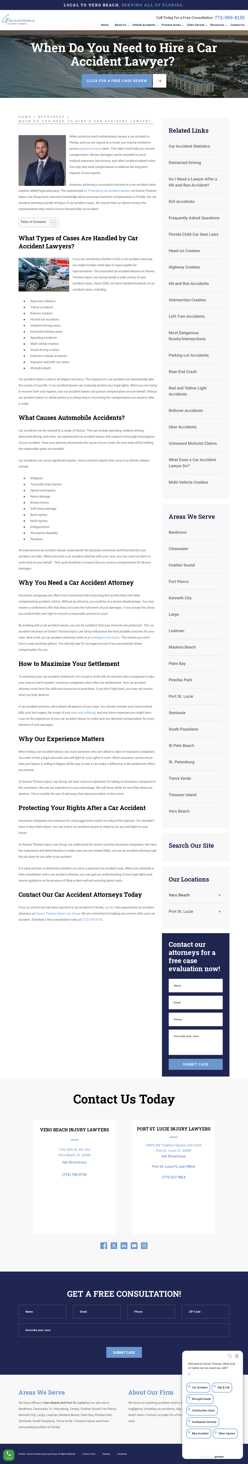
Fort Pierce (179, 581)
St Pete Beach (181, 745)
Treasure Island (183, 794)
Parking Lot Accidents (189, 355)
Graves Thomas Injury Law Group (57, 913)
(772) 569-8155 (92, 919)
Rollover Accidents (186, 410)
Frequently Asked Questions (194, 218)
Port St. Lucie (181, 696)
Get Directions (74, 1162)
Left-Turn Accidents (187, 316)
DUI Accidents (182, 201)
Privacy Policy (88, 1454)
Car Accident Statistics (189, 146)
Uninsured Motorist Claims (193, 443)
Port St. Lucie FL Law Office (173, 1167)
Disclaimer (122, 1454)
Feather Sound (182, 565)
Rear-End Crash (183, 371)
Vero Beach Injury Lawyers (74, 1130)
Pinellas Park (180, 680)
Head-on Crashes (184, 250)
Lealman (176, 630)
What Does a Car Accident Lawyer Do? (192, 462)
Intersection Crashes (187, 300)
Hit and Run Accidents (189, 283)
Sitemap (106, 1454)
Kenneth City (180, 598)
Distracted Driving (185, 162)
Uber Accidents (183, 427)
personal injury (91, 148)
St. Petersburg (182, 762)
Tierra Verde (180, 778)
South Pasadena (183, 729)
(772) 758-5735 (74, 1174)
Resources (51, 117)
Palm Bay (177, 663)
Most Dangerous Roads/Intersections (187, 335)
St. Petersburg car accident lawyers (107, 190)
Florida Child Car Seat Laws (193, 234)
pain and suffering (83, 712)
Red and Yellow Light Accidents (188, 391)
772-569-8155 (230, 18)
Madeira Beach (182, 647)
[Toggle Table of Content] (51, 222)
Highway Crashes (184, 267)
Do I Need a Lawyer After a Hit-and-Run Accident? (193, 182)
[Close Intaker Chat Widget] (237, 1356)
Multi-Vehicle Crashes (189, 482)
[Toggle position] (229, 1356)
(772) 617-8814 (174, 1177)
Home (25, 117)
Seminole (177, 712)
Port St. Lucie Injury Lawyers (173, 1129)
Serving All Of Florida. (153, 5)
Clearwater (178, 548)
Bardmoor (178, 532)
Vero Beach (179, 811)
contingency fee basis (104, 637)
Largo (174, 614)
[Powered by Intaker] (219, 1457)
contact (110, 907)
